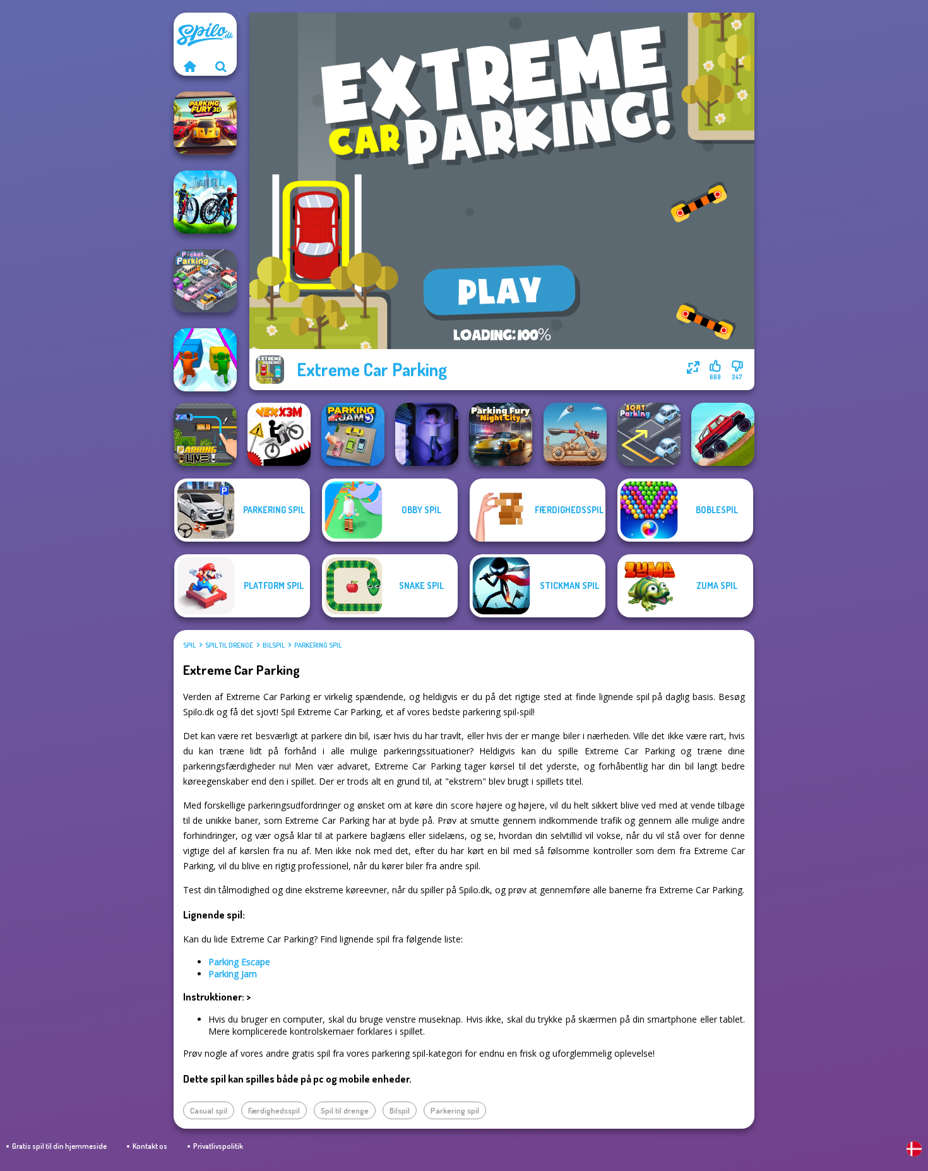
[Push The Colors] (205, 359)
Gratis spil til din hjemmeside (59, 1146)
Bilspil (274, 645)
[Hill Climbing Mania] (722, 434)
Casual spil (208, 1110)
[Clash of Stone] (575, 434)
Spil (189, 645)
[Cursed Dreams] (426, 434)
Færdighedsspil (274, 1110)
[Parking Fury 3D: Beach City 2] (205, 123)
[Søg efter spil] (221, 66)
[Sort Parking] (649, 434)
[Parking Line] (205, 434)
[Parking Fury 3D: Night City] (500, 434)
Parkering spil (318, 645)
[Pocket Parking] (205, 280)
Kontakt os (150, 1146)
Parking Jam (232, 974)
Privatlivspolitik (218, 1146)
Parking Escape (239, 962)
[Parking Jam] (352, 434)
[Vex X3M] (279, 434)
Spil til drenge (229, 645)
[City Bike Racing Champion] (205, 202)
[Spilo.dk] (189, 66)
